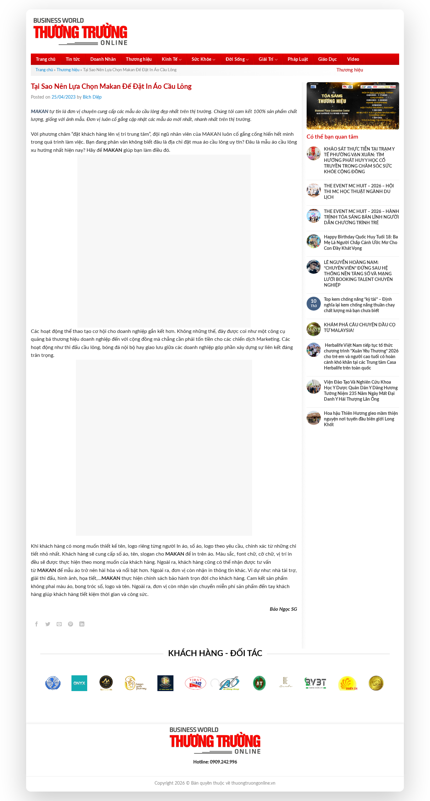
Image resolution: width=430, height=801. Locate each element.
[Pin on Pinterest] (70, 625)
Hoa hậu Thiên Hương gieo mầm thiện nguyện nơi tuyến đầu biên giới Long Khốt (361, 419)
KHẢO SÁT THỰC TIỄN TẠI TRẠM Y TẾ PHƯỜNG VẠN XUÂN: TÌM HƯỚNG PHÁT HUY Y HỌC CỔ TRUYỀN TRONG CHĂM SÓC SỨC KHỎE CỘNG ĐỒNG (359, 160)
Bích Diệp (92, 97)
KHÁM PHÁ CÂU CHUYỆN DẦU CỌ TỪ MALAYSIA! (359, 328)
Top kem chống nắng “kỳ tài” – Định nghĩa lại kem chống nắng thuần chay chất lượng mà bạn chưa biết (359, 305)
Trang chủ (46, 59)
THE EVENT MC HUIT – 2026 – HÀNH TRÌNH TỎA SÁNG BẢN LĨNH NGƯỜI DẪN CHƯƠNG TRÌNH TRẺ (361, 217)
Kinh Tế (169, 59)
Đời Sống (235, 59)
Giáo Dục (327, 59)
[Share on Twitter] (48, 625)
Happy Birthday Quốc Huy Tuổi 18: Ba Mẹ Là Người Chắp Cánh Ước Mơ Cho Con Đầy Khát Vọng (361, 243)
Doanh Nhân (103, 59)
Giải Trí (266, 59)
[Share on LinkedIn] (82, 625)
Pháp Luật (298, 59)
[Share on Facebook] (36, 625)
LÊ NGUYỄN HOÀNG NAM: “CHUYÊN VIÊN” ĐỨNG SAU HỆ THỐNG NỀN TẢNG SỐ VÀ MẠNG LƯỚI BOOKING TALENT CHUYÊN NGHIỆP (358, 274)
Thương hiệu (139, 59)
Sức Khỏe (201, 59)
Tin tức (73, 59)
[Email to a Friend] (59, 625)
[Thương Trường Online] (80, 31)
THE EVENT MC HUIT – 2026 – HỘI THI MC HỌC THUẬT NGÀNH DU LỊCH (359, 192)
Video (353, 59)
